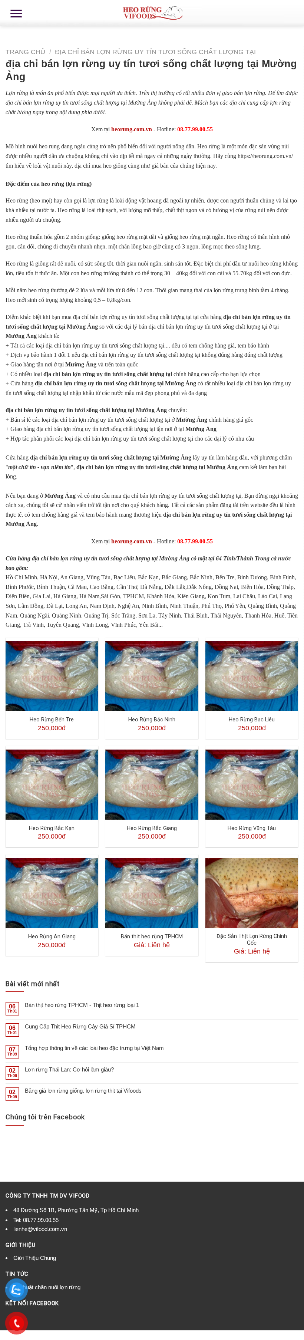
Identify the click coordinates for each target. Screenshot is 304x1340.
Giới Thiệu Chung (34, 1258)
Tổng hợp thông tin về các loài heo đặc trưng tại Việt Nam (94, 1048)
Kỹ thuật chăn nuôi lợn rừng (46, 1287)
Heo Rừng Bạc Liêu (252, 720)
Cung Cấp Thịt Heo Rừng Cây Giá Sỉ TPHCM (80, 1026)
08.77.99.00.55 (41, 1220)
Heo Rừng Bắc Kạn (52, 828)
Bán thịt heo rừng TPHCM (152, 937)
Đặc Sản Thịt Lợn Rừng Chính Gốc (252, 939)
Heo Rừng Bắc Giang (152, 828)
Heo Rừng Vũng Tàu (252, 828)
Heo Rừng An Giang (52, 937)
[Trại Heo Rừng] (152, 13)
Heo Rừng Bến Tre (52, 720)
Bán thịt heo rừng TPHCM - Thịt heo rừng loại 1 (82, 1005)
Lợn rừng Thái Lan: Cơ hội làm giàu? (69, 1069)
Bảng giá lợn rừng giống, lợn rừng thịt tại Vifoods (83, 1090)
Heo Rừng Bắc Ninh (151, 720)
